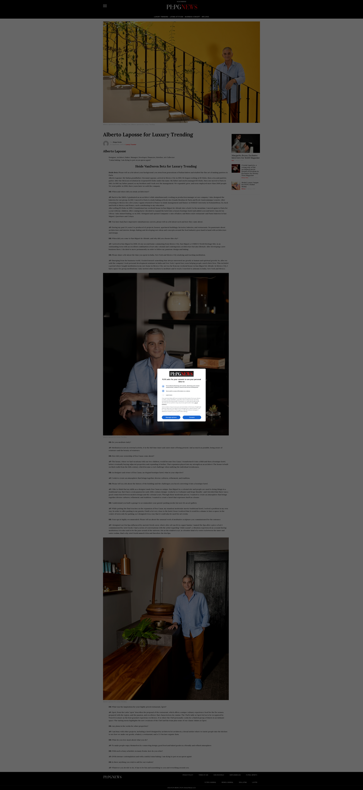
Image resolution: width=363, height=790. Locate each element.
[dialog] (181, 395)
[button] (181, 395)
